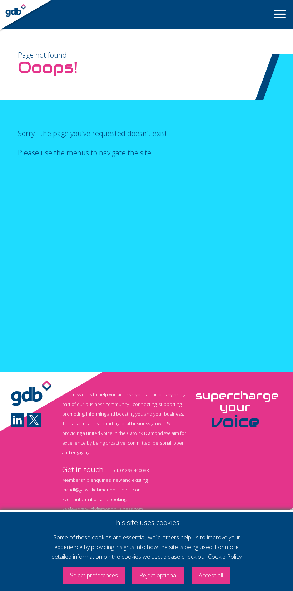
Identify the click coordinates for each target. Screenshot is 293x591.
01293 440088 (134, 470)
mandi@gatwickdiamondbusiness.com (102, 489)
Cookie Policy (225, 557)
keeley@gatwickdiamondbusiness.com (102, 509)
